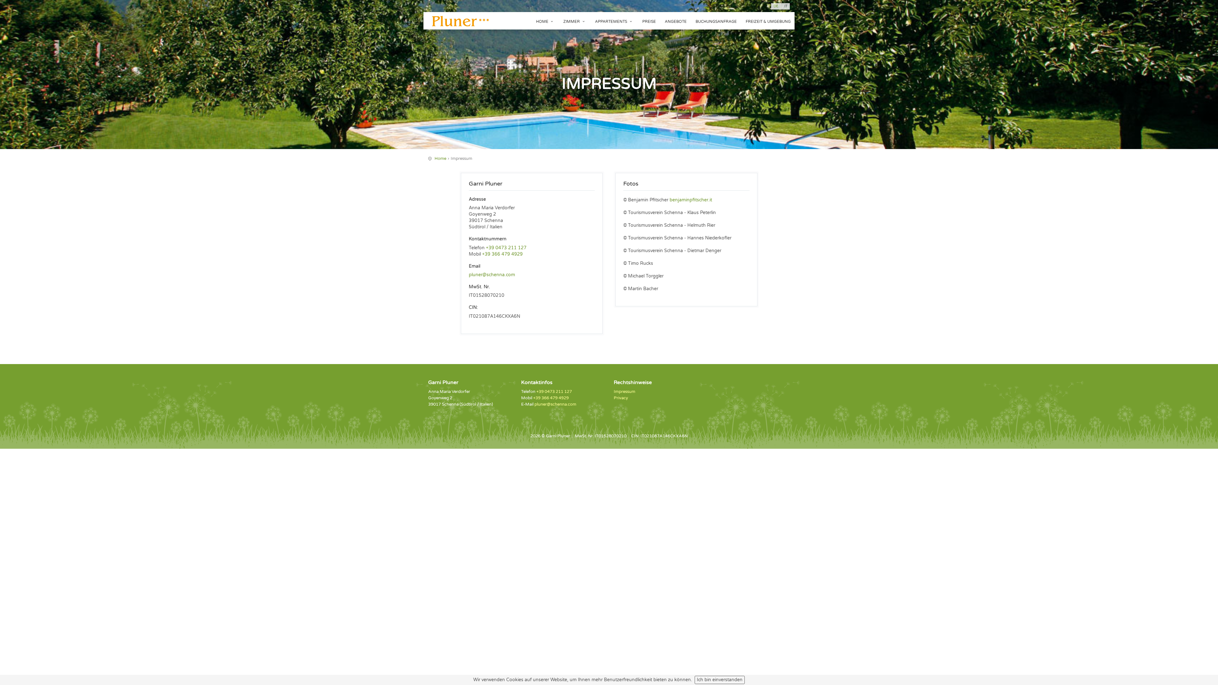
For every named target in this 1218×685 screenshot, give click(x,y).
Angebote (676, 21)
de (776, 6)
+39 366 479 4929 (502, 254)
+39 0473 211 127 (506, 248)
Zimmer (572, 21)
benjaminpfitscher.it (691, 200)
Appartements (611, 21)
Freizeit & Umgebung (768, 21)
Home (542, 21)
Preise (649, 21)
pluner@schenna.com (492, 274)
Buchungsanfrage (716, 21)
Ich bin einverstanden (720, 679)
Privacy (621, 398)
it (786, 6)
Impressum (624, 391)
